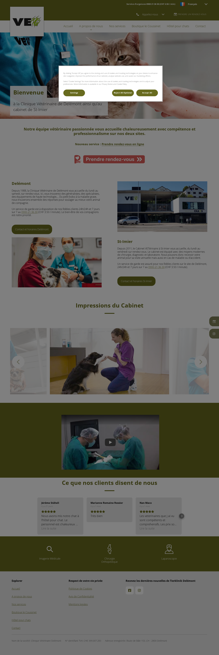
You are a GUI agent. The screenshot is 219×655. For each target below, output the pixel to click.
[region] (111, 84)
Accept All (147, 93)
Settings (74, 93)
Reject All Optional (123, 93)
